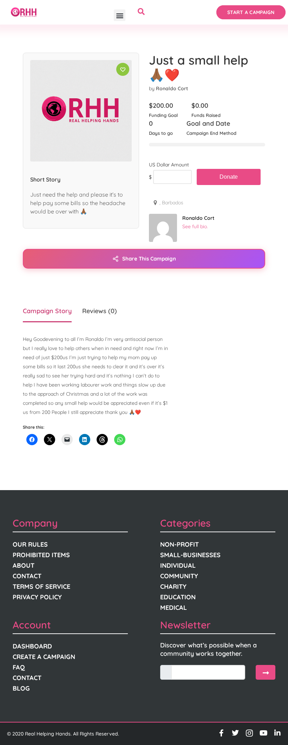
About (23, 565)
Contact (27, 576)
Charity (173, 586)
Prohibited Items (41, 555)
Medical (173, 608)
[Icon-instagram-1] (249, 733)
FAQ (19, 667)
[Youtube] (263, 733)
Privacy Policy (37, 597)
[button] (119, 15)
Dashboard (32, 646)
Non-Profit (179, 544)
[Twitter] (235, 733)
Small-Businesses (190, 555)
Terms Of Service (41, 586)
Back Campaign (229, 177)
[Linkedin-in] (277, 733)
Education (178, 597)
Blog (21, 688)
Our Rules (30, 544)
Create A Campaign (44, 657)
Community (179, 576)
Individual (178, 565)
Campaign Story (47, 311)
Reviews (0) (99, 311)
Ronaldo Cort (172, 88)
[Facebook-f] (221, 733)
